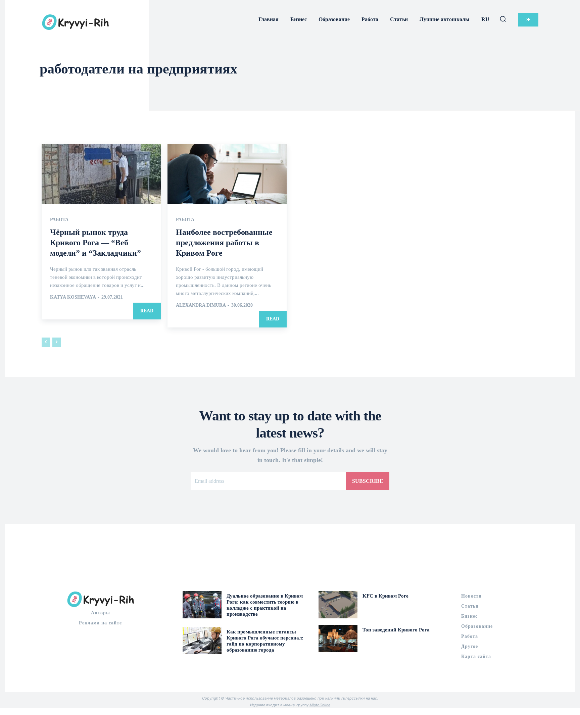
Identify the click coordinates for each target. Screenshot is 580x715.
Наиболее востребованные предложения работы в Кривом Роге (224, 242)
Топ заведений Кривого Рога (396, 629)
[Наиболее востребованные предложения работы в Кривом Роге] (227, 174)
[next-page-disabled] (56, 342)
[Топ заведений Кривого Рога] (338, 638)
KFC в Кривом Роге (385, 596)
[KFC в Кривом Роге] (338, 604)
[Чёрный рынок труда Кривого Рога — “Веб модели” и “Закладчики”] (101, 174)
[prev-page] (46, 342)
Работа (59, 219)
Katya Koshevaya (73, 297)
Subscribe (367, 481)
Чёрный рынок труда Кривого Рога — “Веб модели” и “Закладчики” (95, 242)
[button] (502, 18)
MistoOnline (319, 705)
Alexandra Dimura (201, 305)
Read (146, 310)
